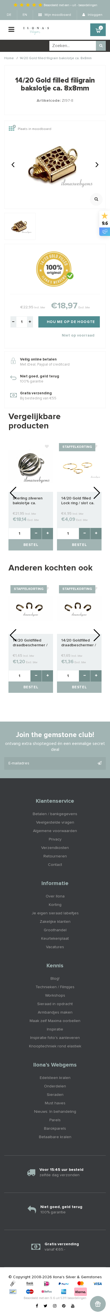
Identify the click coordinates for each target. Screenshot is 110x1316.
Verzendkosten (55, 848)
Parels (55, 1120)
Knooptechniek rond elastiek (55, 1046)
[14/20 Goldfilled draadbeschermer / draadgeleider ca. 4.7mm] (79, 609)
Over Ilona (55, 896)
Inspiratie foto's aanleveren (55, 1038)
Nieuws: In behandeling (55, 1112)
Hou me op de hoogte (71, 322)
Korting (55, 905)
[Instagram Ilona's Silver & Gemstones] (54, 1306)
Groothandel (55, 930)
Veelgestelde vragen (55, 822)
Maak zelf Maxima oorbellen (55, 1021)
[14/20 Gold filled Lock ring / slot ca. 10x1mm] (79, 466)
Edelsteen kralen (55, 1078)
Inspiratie (55, 1029)
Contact (55, 865)
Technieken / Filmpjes (55, 987)
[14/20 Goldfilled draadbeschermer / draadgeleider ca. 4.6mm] (30, 609)
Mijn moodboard (57, 15)
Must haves (55, 1103)
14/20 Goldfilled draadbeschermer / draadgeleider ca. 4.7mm (78, 643)
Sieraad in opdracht (55, 1004)
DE (9, 15)
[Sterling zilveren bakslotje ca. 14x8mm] (30, 466)
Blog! (55, 979)
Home (9, 58)
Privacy (55, 839)
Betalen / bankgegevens (55, 814)
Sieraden (55, 1095)
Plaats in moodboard (34, 129)
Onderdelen (55, 1086)
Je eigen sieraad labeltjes (55, 913)
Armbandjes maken (55, 1012)
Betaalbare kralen (55, 1137)
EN (25, 15)
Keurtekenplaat (55, 939)
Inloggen (94, 15)
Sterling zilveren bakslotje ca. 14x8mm (28, 501)
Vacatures (55, 947)
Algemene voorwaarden (55, 831)
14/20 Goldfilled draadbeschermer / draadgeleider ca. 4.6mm (30, 643)
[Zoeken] (101, 46)
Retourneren (55, 856)
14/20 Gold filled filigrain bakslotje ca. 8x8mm (56, 58)
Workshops (55, 995)
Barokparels (55, 1129)
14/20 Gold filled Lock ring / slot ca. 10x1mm (77, 501)
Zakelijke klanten (55, 922)
